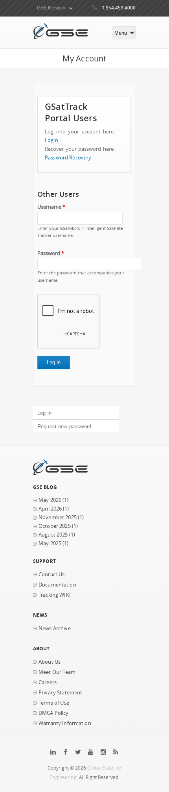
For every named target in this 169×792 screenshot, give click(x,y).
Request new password (64, 426)
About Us (50, 662)
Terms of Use (54, 702)
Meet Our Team (57, 672)
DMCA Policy (54, 713)
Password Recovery (68, 157)
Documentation (57, 584)
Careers (48, 682)
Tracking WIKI (55, 595)
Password (50, 253)
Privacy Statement (60, 692)
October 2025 (55, 526)
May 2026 (50, 500)
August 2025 (53, 534)
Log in (57, 413)
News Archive (55, 628)
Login (51, 140)
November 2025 (58, 517)
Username (51, 207)
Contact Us (51, 574)
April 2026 (50, 508)
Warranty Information (65, 723)
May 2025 (50, 543)
